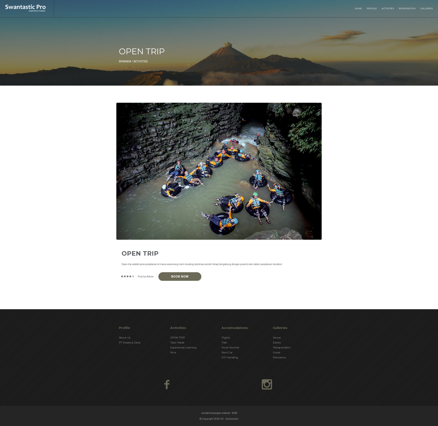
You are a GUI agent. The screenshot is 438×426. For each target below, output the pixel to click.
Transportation (282, 347)
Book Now (180, 276)
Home (358, 8)
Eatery (277, 342)
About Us (124, 337)
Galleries (426, 8)
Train (224, 342)
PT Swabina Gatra (129, 342)
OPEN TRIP (177, 337)
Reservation (407, 8)
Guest (276, 352)
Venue (277, 337)
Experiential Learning (183, 347)
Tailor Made (177, 342)
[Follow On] (267, 384)
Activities (388, 8)
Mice (173, 352)
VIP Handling (230, 357)
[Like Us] (166, 384)
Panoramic (279, 357)
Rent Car (227, 352)
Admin (150, 276)
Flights (226, 337)
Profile (372, 8)
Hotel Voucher (231, 347)
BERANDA (125, 61)
